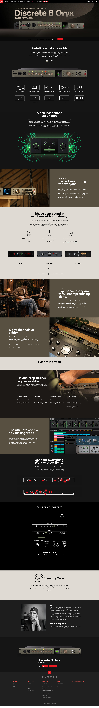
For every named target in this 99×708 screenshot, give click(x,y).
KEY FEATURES (35, 39)
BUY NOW (60, 39)
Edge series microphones (72, 242)
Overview (29, 39)
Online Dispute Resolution (46, 697)
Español (14, 683)
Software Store (13, 1)
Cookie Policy (44, 688)
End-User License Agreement (47, 690)
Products (6, 1)
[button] (67, 39)
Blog (25, 1)
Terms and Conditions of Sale (47, 686)
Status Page (59, 686)
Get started (48, 39)
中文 (14, 686)
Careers (29, 686)
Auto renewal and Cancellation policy (48, 693)
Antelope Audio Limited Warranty (48, 699)
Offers (32, 1)
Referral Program (31, 690)
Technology (19, 1)
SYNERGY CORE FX (42, 39)
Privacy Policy (44, 683)
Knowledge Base (60, 683)
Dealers (28, 1)
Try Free (45, 1)
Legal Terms (45, 681)
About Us (29, 683)
